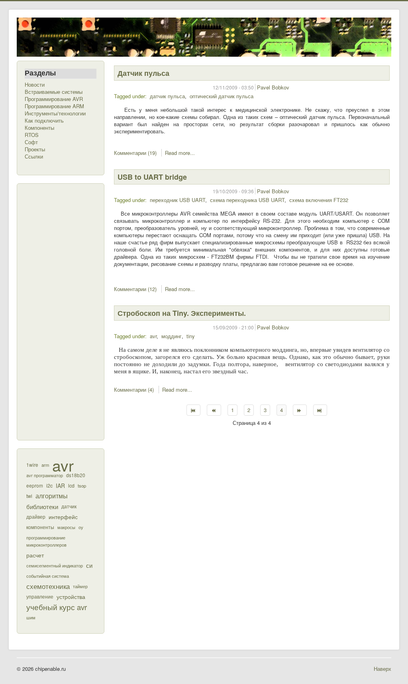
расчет (35, 555)
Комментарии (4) (134, 389)
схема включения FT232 (318, 200)
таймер (80, 586)
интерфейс (63, 516)
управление (39, 596)
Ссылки (34, 156)
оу (80, 527)
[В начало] (193, 410)
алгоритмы (51, 495)
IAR (60, 486)
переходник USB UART (177, 200)
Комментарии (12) (135, 289)
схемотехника (48, 586)
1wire (32, 464)
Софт (31, 142)
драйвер (35, 516)
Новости (35, 84)
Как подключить (44, 120)
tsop (82, 485)
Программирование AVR (54, 99)
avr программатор (44, 475)
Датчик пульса (143, 73)
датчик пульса (167, 96)
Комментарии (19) (135, 153)
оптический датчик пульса (221, 96)
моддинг (171, 336)
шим (30, 617)
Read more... (180, 153)
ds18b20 (75, 475)
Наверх (382, 668)
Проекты (35, 149)
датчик (68, 506)
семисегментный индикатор (54, 565)
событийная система (47, 576)
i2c (49, 485)
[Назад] (214, 410)
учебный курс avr (56, 607)
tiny (190, 336)
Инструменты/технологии (55, 113)
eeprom (34, 485)
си (89, 565)
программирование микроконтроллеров (46, 541)
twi (29, 496)
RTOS (32, 135)
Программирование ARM (54, 106)
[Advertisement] (56, 311)
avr (63, 465)
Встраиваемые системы (53, 91)
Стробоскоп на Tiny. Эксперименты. (182, 313)
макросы (66, 527)
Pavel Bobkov (273, 87)
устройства (71, 596)
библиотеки (42, 506)
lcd (71, 485)
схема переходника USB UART (247, 200)
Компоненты (39, 127)
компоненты (40, 527)
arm (45, 465)
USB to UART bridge (152, 177)
